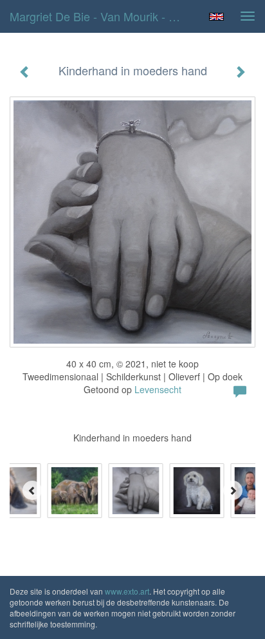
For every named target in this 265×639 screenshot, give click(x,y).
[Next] (232, 490)
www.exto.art (127, 591)
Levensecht (157, 389)
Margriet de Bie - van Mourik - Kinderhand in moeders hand (101, 16)
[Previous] (32, 490)
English (216, 17)
